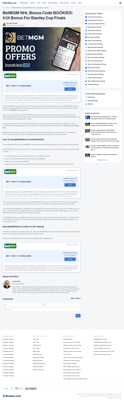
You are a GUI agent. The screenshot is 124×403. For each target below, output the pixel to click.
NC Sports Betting (8, 376)
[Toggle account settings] (120, 3)
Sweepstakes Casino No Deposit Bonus (75, 379)
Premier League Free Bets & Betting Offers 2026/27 (104, 155)
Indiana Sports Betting (94, 34)
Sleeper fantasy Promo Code (72, 351)
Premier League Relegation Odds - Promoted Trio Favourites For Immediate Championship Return (105, 148)
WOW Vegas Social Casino (71, 366)
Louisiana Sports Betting (95, 44)
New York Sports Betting (95, 61)
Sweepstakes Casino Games (72, 370)
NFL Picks (36, 339)
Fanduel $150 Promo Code (102, 348)
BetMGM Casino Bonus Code (103, 342)
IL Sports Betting (8, 354)
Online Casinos (64, 3)
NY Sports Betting (8, 339)
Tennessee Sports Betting (95, 74)
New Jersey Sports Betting (96, 57)
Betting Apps (24, 3)
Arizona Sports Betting (94, 17)
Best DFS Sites (67, 339)
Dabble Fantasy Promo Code (72, 345)
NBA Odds (36, 351)
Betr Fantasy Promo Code (71, 348)
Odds (44, 3)
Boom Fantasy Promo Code (71, 342)
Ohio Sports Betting (94, 67)
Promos (73, 3)
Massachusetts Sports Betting (97, 51)
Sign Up (78, 298)
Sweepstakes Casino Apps (71, 373)
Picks (38, 3)
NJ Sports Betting (8, 345)
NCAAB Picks (37, 345)
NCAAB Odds (37, 354)
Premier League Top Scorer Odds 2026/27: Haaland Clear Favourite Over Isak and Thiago (105, 140)
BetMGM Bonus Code (100, 339)
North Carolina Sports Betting (97, 64)
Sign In (73, 298)
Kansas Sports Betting (94, 40)
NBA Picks (36, 342)
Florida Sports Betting (94, 27)
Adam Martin (13, 23)
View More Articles (102, 160)
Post (78, 316)
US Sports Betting (93, 84)
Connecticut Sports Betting (96, 24)
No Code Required (70, 85)
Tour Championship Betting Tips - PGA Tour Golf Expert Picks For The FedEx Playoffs (104, 118)
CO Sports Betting (8, 360)
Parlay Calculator (38, 370)
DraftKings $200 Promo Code (103, 345)
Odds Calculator (38, 366)
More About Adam (18, 284)
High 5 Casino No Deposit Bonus (73, 357)
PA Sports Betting (8, 348)
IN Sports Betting (8, 366)
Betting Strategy (93, 100)
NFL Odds (36, 348)
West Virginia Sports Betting (96, 81)
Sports (33, 3)
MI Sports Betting (8, 351)
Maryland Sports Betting (95, 47)
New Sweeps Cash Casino (71, 376)
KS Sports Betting (8, 342)
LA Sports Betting (8, 370)
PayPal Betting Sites (39, 363)
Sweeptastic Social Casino (71, 360)
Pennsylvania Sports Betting (96, 71)
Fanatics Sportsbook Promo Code (104, 351)
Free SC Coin (67, 354)
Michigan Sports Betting (95, 54)
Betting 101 (91, 97)
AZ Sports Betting (8, 357)
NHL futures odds (69, 117)
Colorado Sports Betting (95, 20)
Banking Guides (38, 360)
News (80, 3)
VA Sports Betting (8, 363)
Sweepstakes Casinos (70, 363)
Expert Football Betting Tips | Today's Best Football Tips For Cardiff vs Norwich (104, 124)
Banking (90, 104)
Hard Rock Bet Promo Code (102, 354)
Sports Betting (52, 3)
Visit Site (70, 89)
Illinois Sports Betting (94, 30)
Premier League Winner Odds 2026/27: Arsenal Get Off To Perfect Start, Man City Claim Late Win (103, 132)
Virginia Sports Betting (94, 78)
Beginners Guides (38, 357)
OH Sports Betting (8, 373)
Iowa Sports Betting (94, 37)
